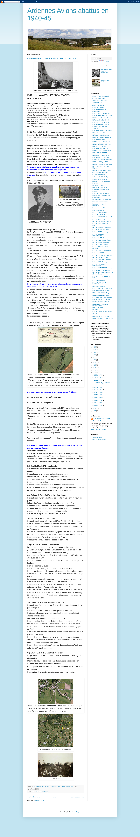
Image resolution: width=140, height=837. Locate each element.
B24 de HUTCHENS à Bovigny (101, 144)
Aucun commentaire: (67, 786)
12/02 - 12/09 (98, 375)
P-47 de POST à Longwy (99, 262)
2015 (94, 365)
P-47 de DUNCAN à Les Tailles (101, 227)
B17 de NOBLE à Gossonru (100, 122)
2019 (94, 355)
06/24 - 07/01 (98, 390)
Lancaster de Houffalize (99, 208)
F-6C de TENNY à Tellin (99, 187)
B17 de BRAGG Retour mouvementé (99, 110)
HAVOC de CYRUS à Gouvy (100, 193)
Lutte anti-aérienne (98, 210)
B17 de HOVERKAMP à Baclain (101, 118)
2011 (94, 408)
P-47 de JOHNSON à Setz (100, 244)
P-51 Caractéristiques (98, 280)
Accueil (55, 797)
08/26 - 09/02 (98, 387)
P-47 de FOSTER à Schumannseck (98, 234)
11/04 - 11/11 (98, 377)
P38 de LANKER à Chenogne (101, 299)
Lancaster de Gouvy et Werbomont (99, 204)
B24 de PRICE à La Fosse (100, 148)
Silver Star (95, 314)
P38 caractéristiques (98, 286)
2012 (94, 373)
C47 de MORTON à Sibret (100, 179)
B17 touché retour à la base (100, 135)
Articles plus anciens (77, 797)
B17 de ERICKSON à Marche (101, 113)
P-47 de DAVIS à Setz (98, 219)
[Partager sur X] (33, 789)
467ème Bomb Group (98, 98)
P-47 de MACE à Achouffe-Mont (101, 251)
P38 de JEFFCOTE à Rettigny (101, 295)
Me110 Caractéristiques (99, 212)
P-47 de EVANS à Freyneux (100, 229)
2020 (94, 352)
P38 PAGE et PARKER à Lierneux (102, 311)
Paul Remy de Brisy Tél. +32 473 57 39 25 (101, 419)
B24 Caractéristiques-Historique (101, 137)
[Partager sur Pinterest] (37, 789)
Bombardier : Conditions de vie (101, 170)
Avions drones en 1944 (99, 105)
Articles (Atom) (39, 800)
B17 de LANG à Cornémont (100, 120)
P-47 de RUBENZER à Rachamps (102, 268)
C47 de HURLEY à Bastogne (101, 177)
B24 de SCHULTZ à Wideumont (101, 151)
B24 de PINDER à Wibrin (99, 146)
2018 (94, 357)
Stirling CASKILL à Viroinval (100, 316)
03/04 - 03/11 (98, 405)
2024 (94, 347)
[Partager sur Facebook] (35, 789)
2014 (94, 367)
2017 (94, 360)
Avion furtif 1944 (97, 103)
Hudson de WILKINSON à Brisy (101, 199)
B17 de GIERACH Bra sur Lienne (102, 115)
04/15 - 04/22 (98, 400)
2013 (94, 370)
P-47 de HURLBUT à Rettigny (101, 242)
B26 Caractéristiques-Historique (101, 162)
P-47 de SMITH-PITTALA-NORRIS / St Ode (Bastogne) (102, 273)
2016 (94, 362)
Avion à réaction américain (100, 100)
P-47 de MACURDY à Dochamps (102, 253)
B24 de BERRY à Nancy (99, 139)
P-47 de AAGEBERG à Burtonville (102, 217)
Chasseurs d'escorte (98, 185)
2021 (94, 349)
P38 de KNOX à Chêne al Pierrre (102, 297)
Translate (106, 61)
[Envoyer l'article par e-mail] (75, 786)
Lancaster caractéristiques (100, 202)
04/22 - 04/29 (98, 397)
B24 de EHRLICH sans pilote (101, 142)
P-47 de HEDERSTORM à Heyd (101, 240)
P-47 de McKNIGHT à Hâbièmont (102, 255)
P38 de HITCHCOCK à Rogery (101, 293)
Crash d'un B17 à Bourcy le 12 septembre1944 (52, 58)
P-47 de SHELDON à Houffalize (101, 270)
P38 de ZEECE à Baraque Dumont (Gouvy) (100, 304)
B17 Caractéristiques (98, 107)
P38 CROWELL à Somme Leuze (102, 288)
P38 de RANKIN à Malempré (100, 302)
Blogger (77, 812)
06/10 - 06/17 (98, 395)
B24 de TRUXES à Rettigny (100, 157)
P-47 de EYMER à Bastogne (100, 232)
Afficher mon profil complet (99, 429)
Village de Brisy (97, 437)
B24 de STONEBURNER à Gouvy (102, 153)
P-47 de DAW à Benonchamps (101, 221)
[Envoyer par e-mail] (29, 789)
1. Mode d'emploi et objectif (100, 96)
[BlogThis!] (31, 789)
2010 (94, 411)
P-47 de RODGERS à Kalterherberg (98, 264)
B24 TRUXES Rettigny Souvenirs (102, 159)
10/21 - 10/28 (98, 380)
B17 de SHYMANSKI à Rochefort (102, 130)
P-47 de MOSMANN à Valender (101, 260)
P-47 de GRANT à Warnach (100, 238)
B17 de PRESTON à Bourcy (40, 791)
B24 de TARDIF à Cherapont (100, 155)
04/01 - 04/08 (98, 402)
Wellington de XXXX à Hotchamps (102, 318)
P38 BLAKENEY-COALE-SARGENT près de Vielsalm (100, 283)
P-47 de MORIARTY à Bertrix (101, 257)
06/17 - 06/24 (98, 392)
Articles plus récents (34, 797)
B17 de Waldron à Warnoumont (101, 133)
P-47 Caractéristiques (98, 214)
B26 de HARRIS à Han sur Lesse (102, 164)
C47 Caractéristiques (98, 175)
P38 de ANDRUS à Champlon (101, 290)
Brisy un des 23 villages (99, 439)
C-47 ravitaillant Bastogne (100, 172)
